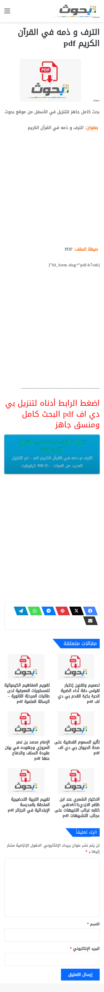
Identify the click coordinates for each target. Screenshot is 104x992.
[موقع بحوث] (76, 11)
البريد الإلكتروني (85, 948)
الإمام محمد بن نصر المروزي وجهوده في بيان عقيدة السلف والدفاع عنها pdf (27, 750)
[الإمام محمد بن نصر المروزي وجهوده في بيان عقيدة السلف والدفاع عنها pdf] (27, 724)
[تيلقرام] (19, 611)
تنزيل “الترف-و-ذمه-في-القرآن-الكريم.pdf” (52, 453)
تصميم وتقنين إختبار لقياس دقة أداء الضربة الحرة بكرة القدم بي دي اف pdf (79, 693)
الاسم (93, 924)
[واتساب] (33, 611)
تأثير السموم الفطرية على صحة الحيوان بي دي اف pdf (77, 747)
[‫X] (75, 611)
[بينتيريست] (61, 611)
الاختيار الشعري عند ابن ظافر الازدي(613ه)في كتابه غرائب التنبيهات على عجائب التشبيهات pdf (77, 807)
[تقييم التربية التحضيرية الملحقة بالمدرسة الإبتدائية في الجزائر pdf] (27, 781)
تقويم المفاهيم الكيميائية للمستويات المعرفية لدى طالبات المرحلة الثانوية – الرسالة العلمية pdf (27, 693)
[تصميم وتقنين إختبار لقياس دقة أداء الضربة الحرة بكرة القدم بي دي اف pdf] (77, 667)
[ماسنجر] (47, 611)
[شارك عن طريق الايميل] (88, 620)
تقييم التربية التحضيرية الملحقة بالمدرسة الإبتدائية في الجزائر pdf (29, 804)
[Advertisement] (52, 191)
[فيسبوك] (88, 611)
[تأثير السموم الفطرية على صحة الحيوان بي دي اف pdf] (77, 724)
